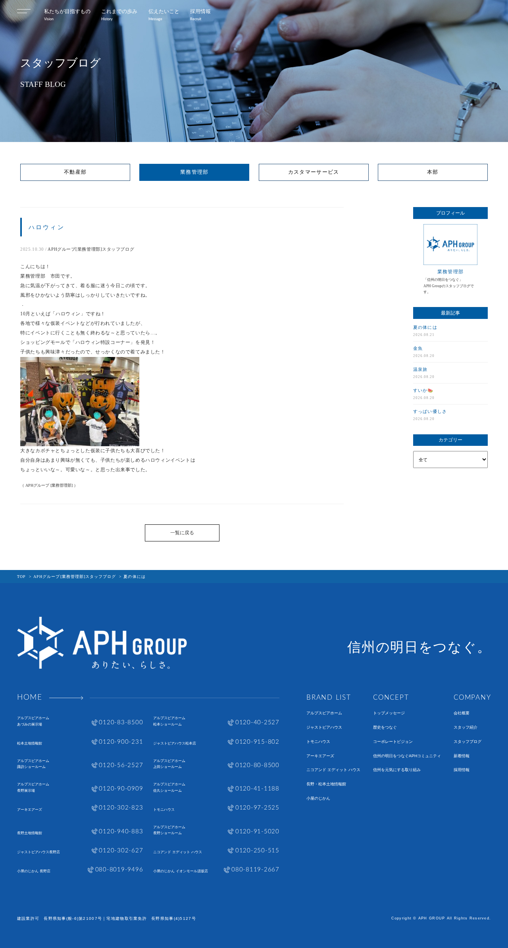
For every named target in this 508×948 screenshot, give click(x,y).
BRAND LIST (328, 697)
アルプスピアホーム (324, 713)
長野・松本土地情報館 (326, 784)
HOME (30, 697)
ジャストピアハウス (324, 727)
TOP (21, 576)
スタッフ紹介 (465, 727)
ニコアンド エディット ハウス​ (333, 770)
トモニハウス (318, 742)
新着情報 (462, 756)
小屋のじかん (318, 798)
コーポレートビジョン (393, 742)
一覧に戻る (182, 532)
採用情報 (462, 770)
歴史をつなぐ (385, 727)
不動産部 (75, 172)
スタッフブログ (467, 742)
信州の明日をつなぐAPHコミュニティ (407, 756)
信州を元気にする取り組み (397, 770)
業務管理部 (194, 172)
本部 (433, 172)
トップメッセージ (389, 713)
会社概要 (462, 713)
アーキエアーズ (320, 756)
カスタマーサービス (313, 172)
